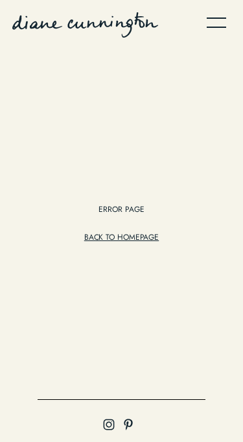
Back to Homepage (121, 237)
